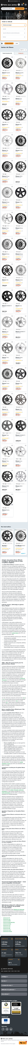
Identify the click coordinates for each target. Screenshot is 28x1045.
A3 (24, 698)
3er (17, 701)
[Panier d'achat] (25, 4)
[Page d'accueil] (2, 43)
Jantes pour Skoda (7, 923)
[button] (14, 976)
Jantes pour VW (6, 917)
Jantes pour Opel (6, 926)
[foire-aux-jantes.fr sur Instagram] (7, 1029)
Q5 (6, 702)
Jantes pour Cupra (7, 930)
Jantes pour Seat (6, 928)
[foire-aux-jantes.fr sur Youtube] (11, 1029)
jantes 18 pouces (14, 790)
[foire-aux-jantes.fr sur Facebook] (3, 1029)
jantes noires (15, 633)
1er (3, 699)
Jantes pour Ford (6, 925)
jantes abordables (6, 792)
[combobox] (14, 25)
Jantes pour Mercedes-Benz (9, 922)
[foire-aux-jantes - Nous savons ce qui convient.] (9, 4)
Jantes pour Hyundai (7, 931)
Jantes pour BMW (7, 920)
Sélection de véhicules (19, 909)
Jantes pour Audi (6, 919)
